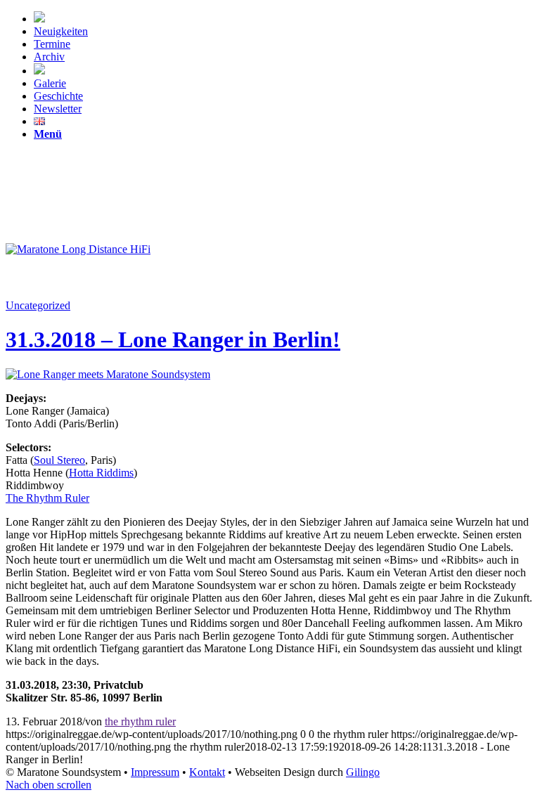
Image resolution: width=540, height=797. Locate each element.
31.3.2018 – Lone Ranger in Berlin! (173, 339)
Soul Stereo (59, 460)
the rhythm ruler (140, 721)
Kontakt (207, 772)
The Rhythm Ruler (47, 498)
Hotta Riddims (101, 473)
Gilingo (363, 772)
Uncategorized (38, 305)
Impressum (155, 772)
